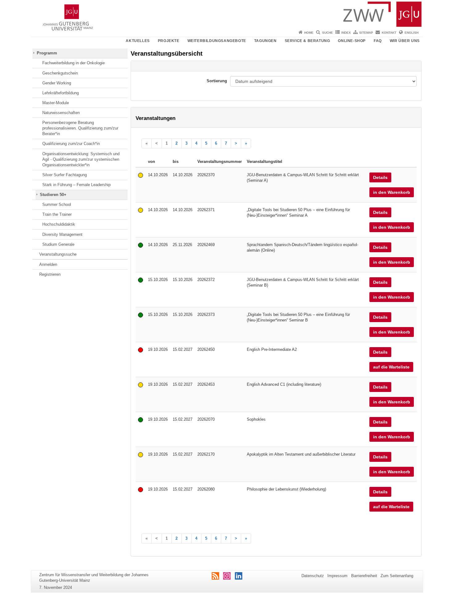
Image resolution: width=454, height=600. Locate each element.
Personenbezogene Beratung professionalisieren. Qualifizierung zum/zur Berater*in (80, 128)
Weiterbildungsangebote (216, 41)
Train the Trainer (57, 214)
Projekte (168, 41)
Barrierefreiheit (364, 575)
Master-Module (55, 102)
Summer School (56, 204)
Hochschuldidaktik (58, 224)
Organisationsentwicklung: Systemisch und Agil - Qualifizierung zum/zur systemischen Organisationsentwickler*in (81, 159)
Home (308, 32)
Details (380, 177)
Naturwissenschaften (61, 112)
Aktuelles (137, 41)
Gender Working (56, 83)
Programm (47, 53)
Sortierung (217, 81)
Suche (327, 32)
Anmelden (48, 264)
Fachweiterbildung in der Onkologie (73, 63)
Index (346, 32)
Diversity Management (62, 234)
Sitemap (366, 32)
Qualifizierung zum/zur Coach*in (71, 143)
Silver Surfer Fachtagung (64, 174)
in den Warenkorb (391, 192)
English (411, 32)
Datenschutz (312, 575)
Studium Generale (58, 244)
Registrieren (50, 274)
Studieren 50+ (53, 194)
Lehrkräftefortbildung (60, 93)
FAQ (378, 41)
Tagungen (265, 41)
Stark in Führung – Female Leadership (76, 184)
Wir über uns (405, 41)
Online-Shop (352, 41)
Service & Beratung (307, 41)
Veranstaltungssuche (58, 254)
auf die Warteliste (391, 366)
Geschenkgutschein (60, 73)
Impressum (337, 575)
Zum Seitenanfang (396, 575)
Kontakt (389, 32)
